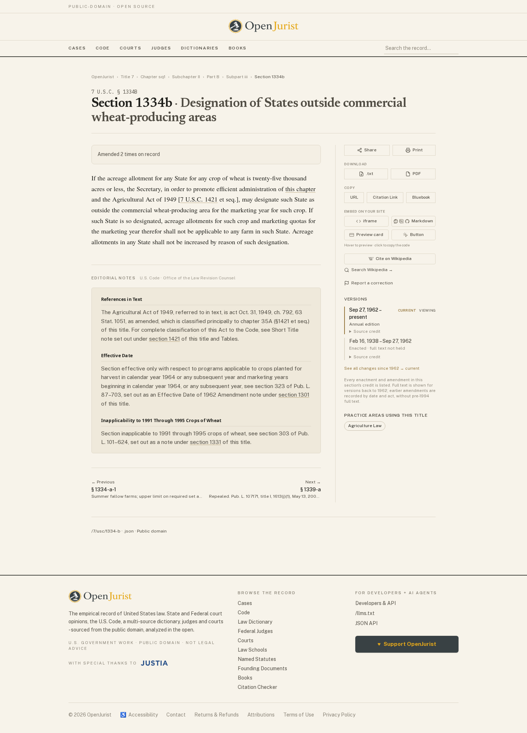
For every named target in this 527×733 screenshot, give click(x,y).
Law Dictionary (255, 622)
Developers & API (375, 603)
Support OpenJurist (407, 644)
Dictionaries (199, 48)
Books (238, 48)
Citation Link (385, 197)
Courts (130, 48)
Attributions (261, 715)
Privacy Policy (339, 715)
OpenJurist (102, 76)
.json (129, 531)
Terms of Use (298, 715)
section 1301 (294, 395)
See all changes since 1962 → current (381, 368)
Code (103, 48)
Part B (213, 76)
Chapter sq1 (153, 76)
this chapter (300, 188)
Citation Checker (257, 687)
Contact (176, 715)
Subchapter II (186, 76)
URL (354, 197)
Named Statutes (257, 659)
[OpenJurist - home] (263, 26)
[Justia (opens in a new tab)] (154, 663)
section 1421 (164, 339)
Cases (77, 48)
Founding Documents (262, 668)
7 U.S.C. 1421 (199, 199)
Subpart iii (237, 76)
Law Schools (252, 650)
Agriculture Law (364, 425)
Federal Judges (255, 631)
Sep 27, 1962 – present (365, 313)
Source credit (366, 331)
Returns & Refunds (216, 715)
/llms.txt (365, 613)
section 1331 (205, 442)
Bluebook (421, 197)
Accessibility (139, 715)
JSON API (366, 623)
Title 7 (127, 76)
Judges (161, 48)
